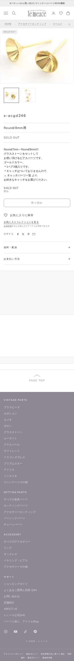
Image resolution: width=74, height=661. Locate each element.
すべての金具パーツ (16, 499)
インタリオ (10, 476)
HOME (8, 23)
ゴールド (57, 23)
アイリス (9, 470)
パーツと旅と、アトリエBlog (21, 621)
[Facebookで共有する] (17, 234)
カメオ (8, 420)
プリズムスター (13, 463)
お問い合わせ (12, 596)
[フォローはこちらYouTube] (15, 631)
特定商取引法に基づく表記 (53, 654)
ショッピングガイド (16, 584)
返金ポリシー (32, 654)
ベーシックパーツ (14, 518)
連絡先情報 (47, 657)
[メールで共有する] (33, 234)
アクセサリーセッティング (32, 23)
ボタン (8, 426)
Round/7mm (11, 149)
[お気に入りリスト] (61, 13)
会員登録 (8, 226)
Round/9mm (28, 149)
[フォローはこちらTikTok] (25, 631)
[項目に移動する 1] (11, 95)
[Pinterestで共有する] (28, 234)
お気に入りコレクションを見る (21, 222)
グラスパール (12, 444)
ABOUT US (10, 609)
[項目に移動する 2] (28, 95)
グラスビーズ (12, 407)
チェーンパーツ (13, 524)
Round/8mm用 (15, 128)
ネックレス (10, 554)
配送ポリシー (34, 657)
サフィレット (12, 451)
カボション (10, 413)
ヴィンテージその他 (16, 482)
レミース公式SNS (14, 615)
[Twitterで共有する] (23, 234)
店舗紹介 (9, 602)
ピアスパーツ (28, 158)
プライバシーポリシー (13, 654)
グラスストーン (13, 432)
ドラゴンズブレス (14, 457)
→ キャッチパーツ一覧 (17, 175)
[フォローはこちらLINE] (35, 631)
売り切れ (37, 202)
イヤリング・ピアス (16, 560)
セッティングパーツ (16, 505)
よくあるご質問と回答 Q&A (20, 590)
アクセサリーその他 (16, 567)
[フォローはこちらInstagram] (6, 631)
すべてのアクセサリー (17, 541)
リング (8, 548)
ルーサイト (10, 438)
